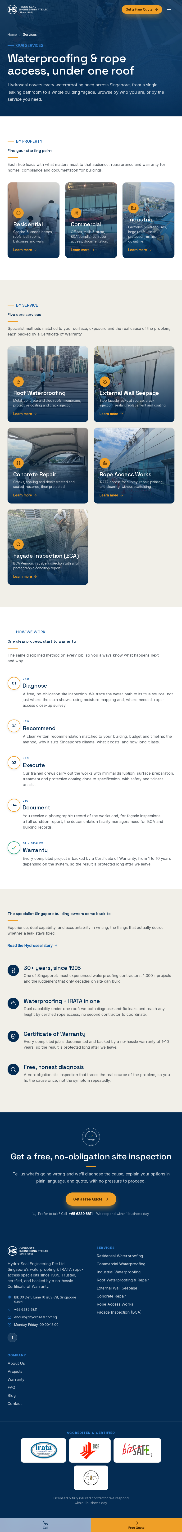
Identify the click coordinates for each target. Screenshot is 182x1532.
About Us (16, 1363)
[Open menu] (169, 9)
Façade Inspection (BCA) (119, 1312)
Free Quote (136, 1527)
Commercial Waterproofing (121, 1264)
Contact (15, 1403)
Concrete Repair (111, 1296)
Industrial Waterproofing (119, 1272)
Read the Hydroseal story (30, 945)
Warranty (16, 1379)
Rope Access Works (115, 1304)
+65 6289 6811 (81, 1213)
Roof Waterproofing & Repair (123, 1280)
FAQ (11, 1387)
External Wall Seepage (117, 1288)
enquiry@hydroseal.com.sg (35, 1317)
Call (45, 1527)
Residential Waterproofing (120, 1256)
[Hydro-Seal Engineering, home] (28, 9)
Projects (15, 1371)
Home (12, 34)
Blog (12, 1395)
